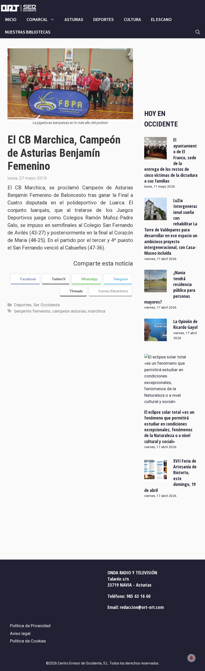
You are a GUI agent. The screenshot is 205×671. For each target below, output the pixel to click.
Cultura (132, 19)
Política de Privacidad (30, 625)
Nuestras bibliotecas (27, 32)
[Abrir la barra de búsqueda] (197, 32)
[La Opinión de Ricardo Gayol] (155, 337)
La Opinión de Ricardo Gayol (185, 324)
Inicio (10, 19)
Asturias (73, 19)
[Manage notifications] (192, 658)
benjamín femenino (32, 311)
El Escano (161, 19)
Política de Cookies (28, 640)
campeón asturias (69, 311)
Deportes (103, 19)
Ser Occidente (46, 304)
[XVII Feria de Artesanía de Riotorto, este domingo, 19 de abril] (155, 477)
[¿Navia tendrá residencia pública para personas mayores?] (155, 289)
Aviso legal (20, 633)
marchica (96, 311)
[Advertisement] (171, 75)
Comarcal (37, 19)
